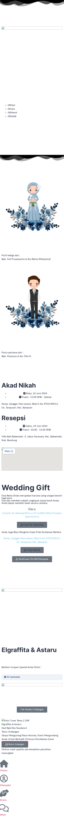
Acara (3, 800)
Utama (3, 770)
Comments (13, 677)
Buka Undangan (16, 744)
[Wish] (4, 808)
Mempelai (5, 785)
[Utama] (4, 763)
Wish (3, 815)
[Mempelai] (4, 778)
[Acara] (4, 793)
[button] (32, 525)
